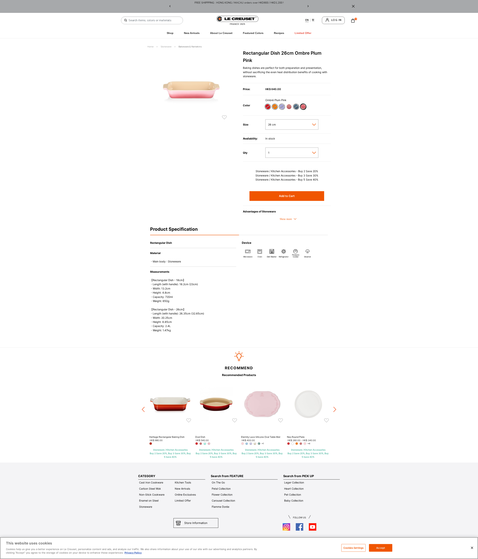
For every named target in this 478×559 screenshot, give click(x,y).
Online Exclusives (185, 494)
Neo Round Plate (296, 437)
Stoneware (166, 46)
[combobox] (153, 20)
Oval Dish (200, 437)
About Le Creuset (221, 33)
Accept (380, 547)
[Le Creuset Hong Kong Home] (237, 20)
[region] (239, 548)
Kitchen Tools (183, 482)
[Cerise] (267, 107)
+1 (263, 443)
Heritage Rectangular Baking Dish (166, 437)
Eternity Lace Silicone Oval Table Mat (260, 437)
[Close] (353, 6)
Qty (245, 152)
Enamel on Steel (149, 500)
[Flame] (274, 107)
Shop (170, 33)
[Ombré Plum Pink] (303, 107)
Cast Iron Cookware (151, 482)
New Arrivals (192, 33)
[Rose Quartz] (289, 107)
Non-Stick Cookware (151, 494)
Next (308, 6)
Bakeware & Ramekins (190, 46)
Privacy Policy (133, 552)
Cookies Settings (353, 547)
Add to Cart (287, 196)
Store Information (195, 523)
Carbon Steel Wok (150, 488)
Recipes (279, 33)
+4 (309, 443)
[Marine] (296, 107)
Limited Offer (183, 500)
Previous (169, 6)
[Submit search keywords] (125, 20)
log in (336, 20)
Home (150, 46)
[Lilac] (282, 107)
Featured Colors (253, 33)
